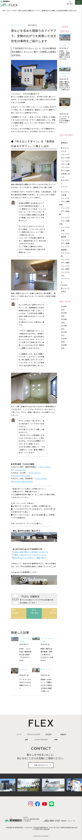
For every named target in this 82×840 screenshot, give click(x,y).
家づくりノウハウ (18, 25)
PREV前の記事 (15, 611)
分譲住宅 (63, 734)
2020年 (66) (64, 346)
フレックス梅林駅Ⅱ (65, 248)
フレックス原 (65, 254)
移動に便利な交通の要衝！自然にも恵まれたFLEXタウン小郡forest (64, 86)
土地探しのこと (65, 175)
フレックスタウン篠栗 (65, 241)
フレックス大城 (65, 229)
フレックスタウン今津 (65, 156)
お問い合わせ (69, 4)
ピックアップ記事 (65, 193)
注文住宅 (48, 734)
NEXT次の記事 (53, 611)
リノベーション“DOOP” (64, 281)
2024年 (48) (64, 321)
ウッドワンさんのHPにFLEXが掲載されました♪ (64, 119)
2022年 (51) (64, 334)
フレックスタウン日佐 (65, 169)
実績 (55, 739)
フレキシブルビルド (41, 739)
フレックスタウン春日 (65, 261)
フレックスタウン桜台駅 (64, 211)
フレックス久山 (65, 274)
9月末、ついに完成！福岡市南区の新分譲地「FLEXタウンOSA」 (64, 55)
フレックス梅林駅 (65, 235)
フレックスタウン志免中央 (64, 220)
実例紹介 (64, 143)
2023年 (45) (64, 327)
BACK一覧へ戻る (34, 611)
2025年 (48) (64, 314)
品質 (26, 739)
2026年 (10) (64, 308)
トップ (19, 734)
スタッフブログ (12, 11)
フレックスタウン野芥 (65, 267)
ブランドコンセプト (33, 734)
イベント (64, 186)
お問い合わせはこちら (41, 765)
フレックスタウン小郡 (65, 162)
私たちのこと (65, 182)
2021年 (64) (64, 340)
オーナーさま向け (65, 290)
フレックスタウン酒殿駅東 (64, 201)
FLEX (3, 11)
